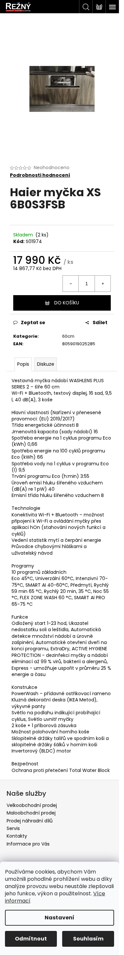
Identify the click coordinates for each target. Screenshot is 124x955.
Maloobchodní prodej (31, 813)
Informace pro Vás (28, 844)
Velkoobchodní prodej (32, 805)
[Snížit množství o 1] (71, 284)
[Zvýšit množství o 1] (102, 284)
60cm (68, 336)
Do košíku (66, 302)
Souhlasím (88, 938)
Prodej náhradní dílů (30, 820)
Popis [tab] (23, 364)
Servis (13, 828)
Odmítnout (31, 938)
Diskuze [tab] (45, 364)
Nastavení (59, 917)
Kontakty (17, 836)
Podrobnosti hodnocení (40, 175)
